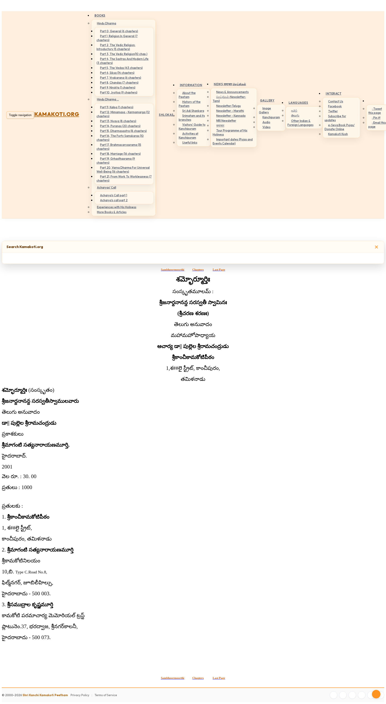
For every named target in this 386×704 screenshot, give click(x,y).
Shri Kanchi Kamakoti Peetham (45, 695)
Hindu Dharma (106, 23)
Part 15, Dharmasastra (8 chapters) (123, 131)
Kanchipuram (271, 117)
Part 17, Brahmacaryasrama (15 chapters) (118, 147)
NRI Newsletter (226, 120)
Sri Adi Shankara (193, 110)
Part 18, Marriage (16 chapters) (120, 153)
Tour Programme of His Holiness (230, 132)
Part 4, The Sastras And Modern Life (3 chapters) (122, 61)
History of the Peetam (190, 104)
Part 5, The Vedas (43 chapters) (121, 68)
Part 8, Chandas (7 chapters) (119, 82)
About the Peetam (187, 95)
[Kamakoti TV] (371, 695)
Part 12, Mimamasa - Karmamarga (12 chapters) (123, 114)
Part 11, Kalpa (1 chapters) (116, 107)
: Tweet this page (375, 111)
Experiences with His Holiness (116, 207)
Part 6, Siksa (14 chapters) (117, 72)
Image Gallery (265, 110)
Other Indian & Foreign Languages (300, 123)
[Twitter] (343, 695)
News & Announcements (232, 92)
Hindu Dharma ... (108, 99)
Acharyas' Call (106, 187)
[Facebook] (333, 695)
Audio (266, 122)
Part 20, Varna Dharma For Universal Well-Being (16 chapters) (123, 169)
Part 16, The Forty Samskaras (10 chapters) (120, 138)
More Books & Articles (111, 212)
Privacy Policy (80, 695)
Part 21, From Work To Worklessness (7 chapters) (124, 178)
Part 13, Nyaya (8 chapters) (118, 121)
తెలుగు (295, 115)
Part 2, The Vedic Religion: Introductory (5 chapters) (115, 47)
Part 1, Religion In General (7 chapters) (117, 38)
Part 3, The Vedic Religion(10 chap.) (123, 54)
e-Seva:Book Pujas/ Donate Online (340, 127)
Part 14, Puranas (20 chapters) (120, 126)
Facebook (335, 106)
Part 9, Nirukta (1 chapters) (117, 87)
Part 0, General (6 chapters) (119, 31)
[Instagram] (352, 695)
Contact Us (335, 101)
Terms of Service (105, 695)
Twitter (333, 111)
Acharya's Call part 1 (113, 195)
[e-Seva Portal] (380, 695)
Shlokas (166, 115)
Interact (333, 93)
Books (99, 15)
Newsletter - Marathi (230, 110)
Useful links (189, 142)
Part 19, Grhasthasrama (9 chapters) (115, 160)
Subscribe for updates (335, 118)
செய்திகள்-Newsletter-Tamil (229, 99)
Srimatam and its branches (192, 117)
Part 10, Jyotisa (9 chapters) (118, 92)
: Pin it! (376, 117)
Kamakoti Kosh (338, 134)
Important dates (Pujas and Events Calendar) (233, 141)
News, (230, 84)
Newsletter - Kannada (230, 115)
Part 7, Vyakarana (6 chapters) (120, 77)
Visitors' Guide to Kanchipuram (192, 126)
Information (191, 85)
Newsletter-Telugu (228, 106)
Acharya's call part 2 (114, 200)
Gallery (267, 100)
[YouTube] (361, 695)
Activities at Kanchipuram (188, 135)
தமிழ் (294, 110)
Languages (298, 102)
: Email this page (377, 124)
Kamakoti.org (56, 114)
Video (266, 127)
